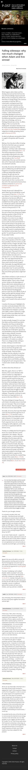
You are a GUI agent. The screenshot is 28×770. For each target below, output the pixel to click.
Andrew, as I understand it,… (13, 34)
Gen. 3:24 (19, 397)
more (25, 43)
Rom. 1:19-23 (19, 457)
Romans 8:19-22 (11, 133)
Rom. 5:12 (9, 414)
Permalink (19, 476)
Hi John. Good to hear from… (14, 36)
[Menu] (1, 2)
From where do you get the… (14, 41)
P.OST (6, 6)
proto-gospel (22, 566)
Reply (24, 546)
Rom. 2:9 (13, 460)
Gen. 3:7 (22, 150)
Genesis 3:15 (6, 568)
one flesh (17, 158)
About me (14, 745)
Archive (15, 751)
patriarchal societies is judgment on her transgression (12, 185)
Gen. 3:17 (17, 194)
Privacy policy (14, 753)
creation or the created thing (12, 129)
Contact (15, 748)
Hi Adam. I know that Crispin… (14, 33)
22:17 (7, 578)
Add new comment (20, 469)
